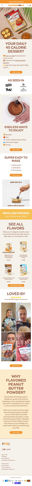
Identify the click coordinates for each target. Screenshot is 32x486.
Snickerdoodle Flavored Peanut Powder (8, 278)
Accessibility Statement (8, 469)
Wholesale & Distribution (8, 460)
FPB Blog (4, 456)
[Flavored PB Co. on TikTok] (8, 449)
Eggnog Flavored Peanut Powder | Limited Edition (9, 256)
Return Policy (5, 465)
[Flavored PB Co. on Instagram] (4, 449)
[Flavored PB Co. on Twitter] (10, 449)
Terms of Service (6, 467)
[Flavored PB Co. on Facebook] (2, 449)
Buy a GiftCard (5, 458)
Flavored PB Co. (17, 477)
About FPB (4, 454)
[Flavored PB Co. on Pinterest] (6, 449)
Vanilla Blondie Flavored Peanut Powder (23, 256)
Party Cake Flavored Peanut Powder (23, 278)
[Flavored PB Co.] (16, 5)
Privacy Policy (5, 463)
